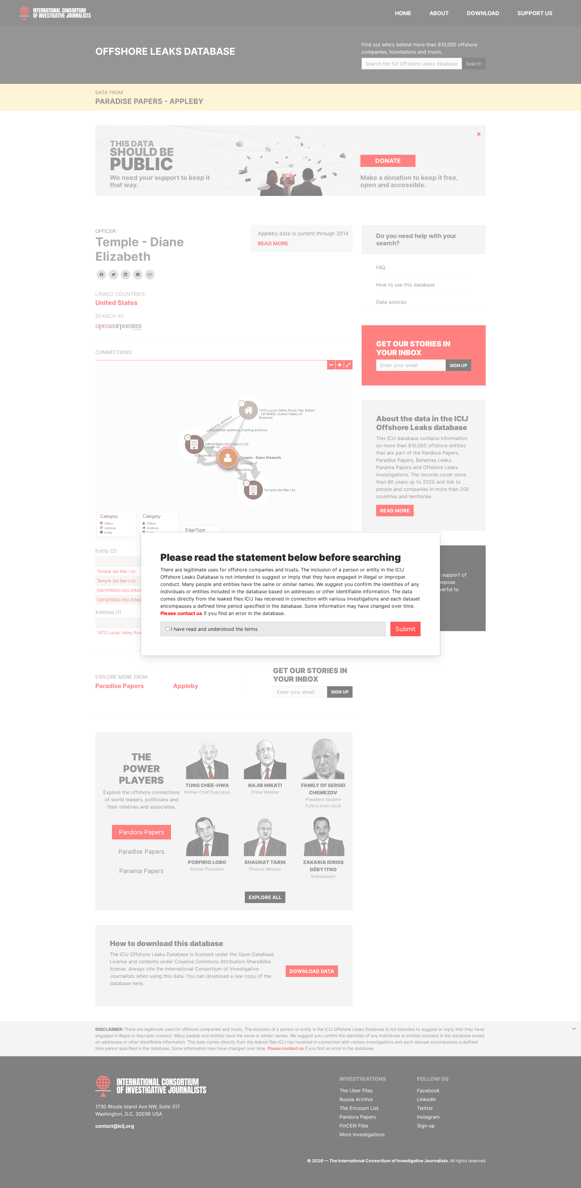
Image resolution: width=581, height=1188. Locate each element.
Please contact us (181, 613)
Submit (405, 629)
